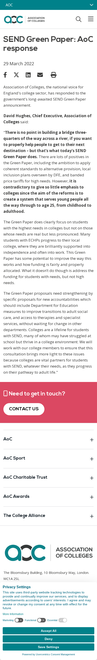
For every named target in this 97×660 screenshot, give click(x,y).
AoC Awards (16, 497)
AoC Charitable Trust (25, 478)
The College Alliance (24, 516)
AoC (7, 439)
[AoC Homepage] (24, 18)
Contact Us (24, 409)
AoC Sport (14, 458)
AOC (9, 4)
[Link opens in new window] (5, 75)
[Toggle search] (78, 19)
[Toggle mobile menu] (88, 19)
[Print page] (53, 74)
